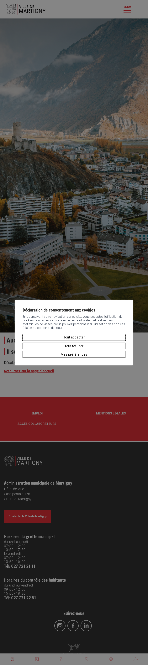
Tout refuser (73, 346)
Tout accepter (74, 337)
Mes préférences (74, 354)
